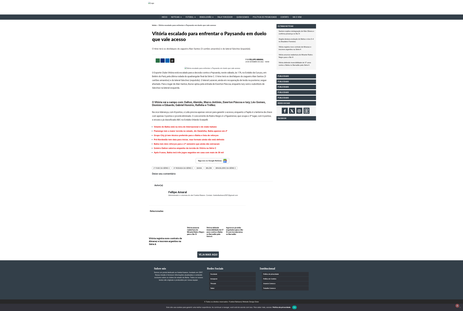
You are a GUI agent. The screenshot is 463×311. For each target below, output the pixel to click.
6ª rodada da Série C (183, 168)
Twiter (212, 288)
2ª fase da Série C (161, 168)
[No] (460, 307)
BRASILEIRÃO (205, 17)
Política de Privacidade (265, 17)
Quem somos (242, 17)
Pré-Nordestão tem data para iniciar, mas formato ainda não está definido (189, 139)
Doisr (257, 302)
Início (154, 25)
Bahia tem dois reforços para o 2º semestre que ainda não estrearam (187, 144)
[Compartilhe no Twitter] (167, 60)
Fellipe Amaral (256, 59)
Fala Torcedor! (225, 17)
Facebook (213, 274)
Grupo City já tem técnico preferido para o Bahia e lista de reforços (186, 135)
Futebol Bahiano (235, 302)
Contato (284, 17)
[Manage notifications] (457, 306)
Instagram (213, 279)
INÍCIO (164, 17)
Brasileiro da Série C (226, 168)
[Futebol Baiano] (151, 3)
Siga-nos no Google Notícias (210, 161)
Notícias (175, 17)
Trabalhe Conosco (269, 288)
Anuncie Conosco (269, 283)
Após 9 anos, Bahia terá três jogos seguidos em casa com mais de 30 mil (189, 152)
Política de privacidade (271, 274)
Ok (294, 307)
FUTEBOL (190, 17)
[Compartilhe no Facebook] (162, 60)
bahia (199, 168)
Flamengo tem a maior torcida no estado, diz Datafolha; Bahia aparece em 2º (190, 131)
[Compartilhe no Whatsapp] (158, 60)
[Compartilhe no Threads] (172, 60)
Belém (209, 168)
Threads (213, 283)
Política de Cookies (269, 279)
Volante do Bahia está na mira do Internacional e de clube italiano (185, 127)
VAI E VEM (297, 17)
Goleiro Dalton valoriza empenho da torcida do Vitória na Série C (185, 148)
